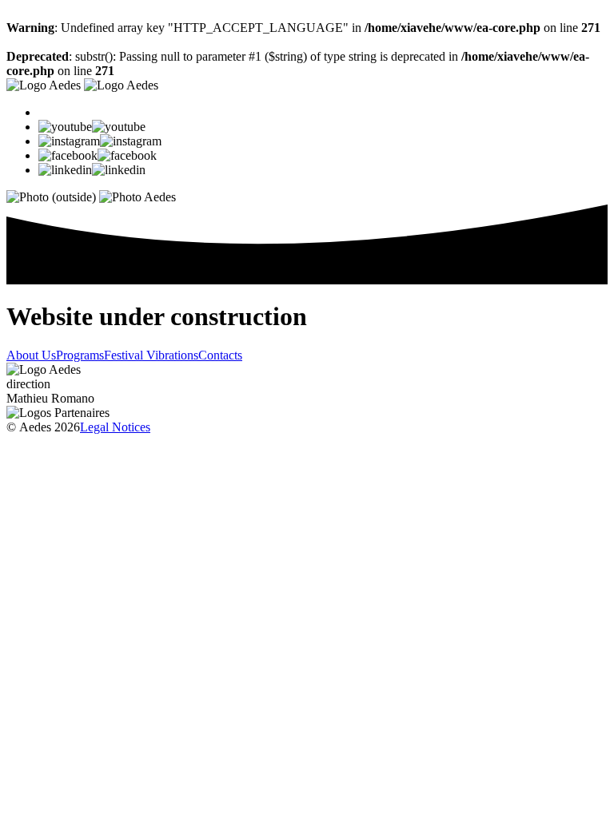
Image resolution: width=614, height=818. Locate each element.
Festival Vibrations (151, 355)
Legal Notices (115, 427)
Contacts (220, 355)
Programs (80, 355)
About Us (31, 355)
